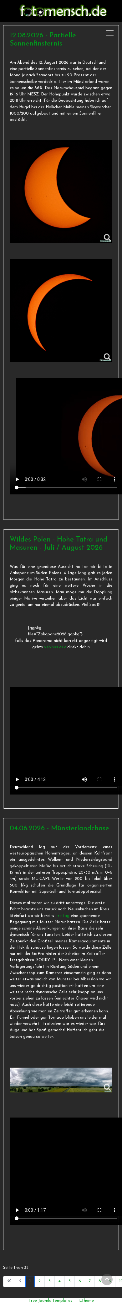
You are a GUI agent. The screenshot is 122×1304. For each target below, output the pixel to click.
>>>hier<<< (55, 647)
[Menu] (110, 33)
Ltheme (86, 1301)
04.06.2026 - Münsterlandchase (59, 828)
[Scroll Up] (107, 1279)
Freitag (62, 916)
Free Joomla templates (50, 1301)
